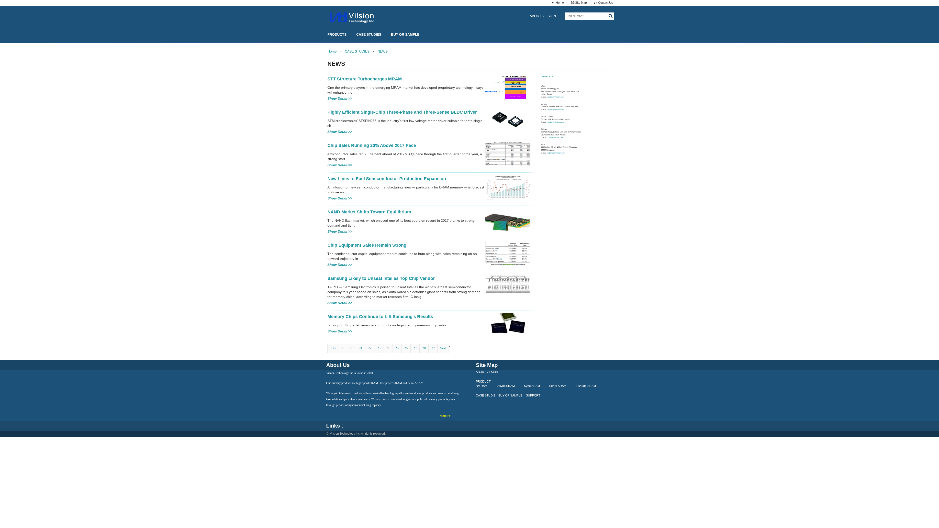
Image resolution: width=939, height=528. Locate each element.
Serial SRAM (557, 386)
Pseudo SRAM (586, 386)
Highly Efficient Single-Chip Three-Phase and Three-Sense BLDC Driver (402, 112)
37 (433, 348)
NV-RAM (481, 386)
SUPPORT (533, 395)
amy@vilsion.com (556, 137)
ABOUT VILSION (543, 16)
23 (378, 348)
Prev (333, 348)
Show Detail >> (339, 98)
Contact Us (605, 2)
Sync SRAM (532, 386)
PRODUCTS (337, 34)
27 (415, 348)
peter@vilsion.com (556, 122)
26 (406, 348)
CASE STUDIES (368, 34)
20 (351, 348)
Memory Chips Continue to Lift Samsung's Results (380, 316)
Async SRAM (506, 386)
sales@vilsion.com (556, 97)
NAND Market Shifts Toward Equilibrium (369, 211)
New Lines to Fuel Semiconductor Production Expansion (386, 178)
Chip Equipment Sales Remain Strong (366, 245)
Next (443, 348)
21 (360, 348)
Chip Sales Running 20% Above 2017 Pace (371, 145)
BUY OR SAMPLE (405, 34)
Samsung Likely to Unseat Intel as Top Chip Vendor (381, 278)
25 (397, 348)
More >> (445, 416)
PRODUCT (483, 381)
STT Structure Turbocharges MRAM (364, 79)
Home (560, 2)
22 (369, 348)
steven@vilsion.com (556, 153)
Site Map (581, 2)
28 (424, 348)
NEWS (383, 51)
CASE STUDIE (485, 395)
